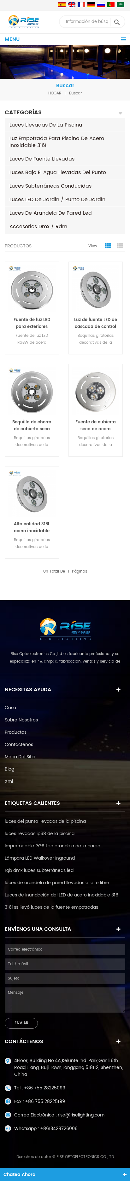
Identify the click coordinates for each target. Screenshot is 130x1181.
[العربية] (120, 4)
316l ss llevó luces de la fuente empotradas (51, 907)
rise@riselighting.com (81, 1115)
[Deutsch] (91, 4)
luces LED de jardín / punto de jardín (57, 199)
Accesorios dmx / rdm (38, 227)
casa (10, 707)
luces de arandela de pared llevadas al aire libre (57, 882)
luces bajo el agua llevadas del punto (57, 172)
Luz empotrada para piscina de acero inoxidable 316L (56, 142)
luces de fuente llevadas (41, 159)
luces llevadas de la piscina (45, 125)
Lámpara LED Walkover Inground (40, 858)
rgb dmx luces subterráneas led (39, 870)
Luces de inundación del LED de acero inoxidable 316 (61, 895)
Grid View (108, 246)
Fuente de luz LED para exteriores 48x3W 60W (32, 324)
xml (9, 781)
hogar (54, 93)
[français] (81, 4)
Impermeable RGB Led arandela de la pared (52, 846)
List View (120, 246)
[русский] (101, 4)
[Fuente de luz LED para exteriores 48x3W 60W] (32, 288)
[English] (71, 4)
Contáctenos (19, 744)
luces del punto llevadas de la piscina (45, 821)
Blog (9, 769)
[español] (62, 4)
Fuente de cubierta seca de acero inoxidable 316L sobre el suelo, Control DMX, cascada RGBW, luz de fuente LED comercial (95, 426)
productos (16, 732)
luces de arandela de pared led (50, 213)
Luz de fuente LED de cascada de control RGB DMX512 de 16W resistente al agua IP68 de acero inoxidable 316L (95, 324)
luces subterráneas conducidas (50, 186)
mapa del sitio (20, 756)
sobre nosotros (21, 720)
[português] (111, 4)
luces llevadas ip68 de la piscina (39, 833)
